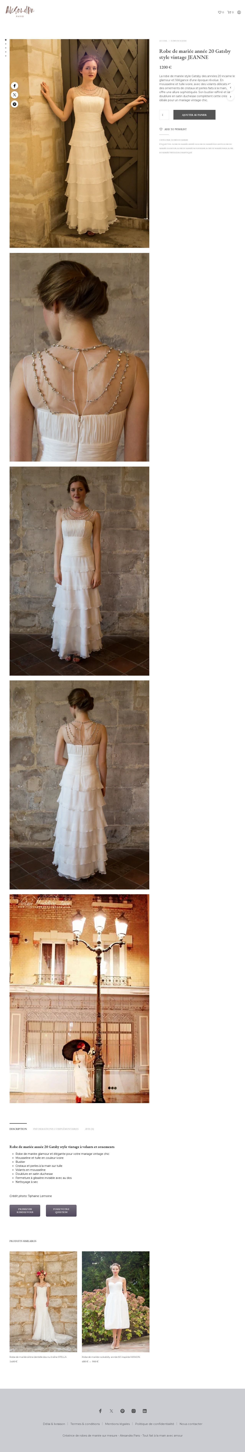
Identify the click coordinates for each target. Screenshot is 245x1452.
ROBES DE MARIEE (178, 40)
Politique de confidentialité (154, 1424)
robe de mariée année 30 (184, 144)
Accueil (163, 40)
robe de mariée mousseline (191, 148)
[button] (221, 12)
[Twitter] (14, 94)
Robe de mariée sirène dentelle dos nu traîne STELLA (38, 1356)
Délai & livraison (54, 1424)
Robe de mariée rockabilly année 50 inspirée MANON (111, 1356)
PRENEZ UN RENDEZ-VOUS (25, 1211)
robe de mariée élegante (210, 144)
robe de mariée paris (216, 148)
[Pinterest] (14, 104)
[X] (111, 1411)
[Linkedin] (144, 1411)
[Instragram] (133, 1411)
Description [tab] (18, 1129)
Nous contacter (191, 1424)
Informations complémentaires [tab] (55, 1129)
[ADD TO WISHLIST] (43, 1345)
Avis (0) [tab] (89, 1129)
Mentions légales (117, 1424)
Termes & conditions (85, 1424)
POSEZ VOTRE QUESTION (61, 1211)
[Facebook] (14, 85)
